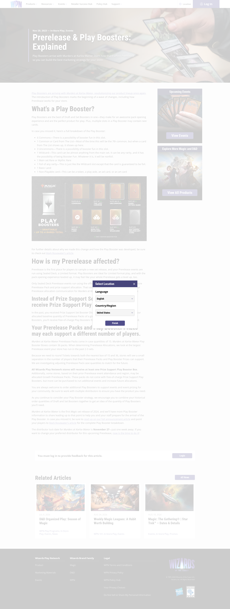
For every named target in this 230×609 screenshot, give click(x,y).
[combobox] (113, 298)
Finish (115, 323)
